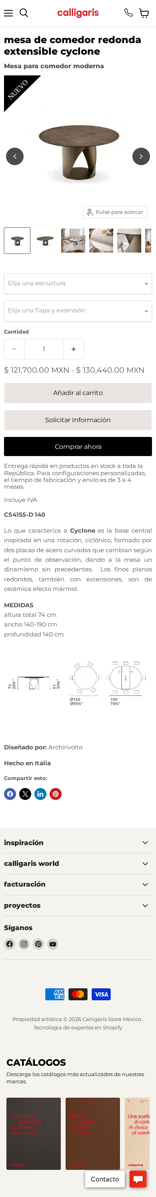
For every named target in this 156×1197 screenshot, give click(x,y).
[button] (65, 1176)
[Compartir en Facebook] (10, 794)
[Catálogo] (33, 1134)
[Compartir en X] (25, 794)
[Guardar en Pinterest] (56, 794)
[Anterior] (15, 156)
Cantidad (16, 332)
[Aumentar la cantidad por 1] (74, 349)
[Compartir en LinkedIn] (40, 794)
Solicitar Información (78, 420)
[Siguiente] (141, 156)
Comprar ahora (78, 446)
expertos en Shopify (96, 1027)
